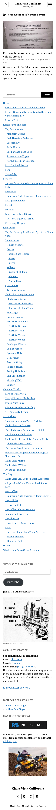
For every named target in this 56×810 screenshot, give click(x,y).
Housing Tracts (15, 244)
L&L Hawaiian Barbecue (20, 138)
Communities (12, 240)
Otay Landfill (14, 505)
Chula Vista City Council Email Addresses (27, 478)
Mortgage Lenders (15, 200)
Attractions (9, 416)
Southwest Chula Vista (21, 308)
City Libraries (12, 518)
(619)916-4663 (25, 666)
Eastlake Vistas (17, 335)
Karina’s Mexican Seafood (20, 160)
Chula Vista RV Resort (17, 465)
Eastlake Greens (17, 326)
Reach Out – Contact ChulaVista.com (25, 107)
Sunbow (11, 384)
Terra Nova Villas (16, 290)
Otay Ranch (13, 357)
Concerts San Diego (15, 705)
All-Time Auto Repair (16, 412)
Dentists (9, 209)
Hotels (6, 545)
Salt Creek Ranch (16, 375)
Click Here (16, 659)
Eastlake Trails (16, 330)
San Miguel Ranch (16, 344)
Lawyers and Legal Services (19, 214)
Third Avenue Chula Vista (18, 434)
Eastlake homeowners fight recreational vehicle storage (27, 54)
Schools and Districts (16, 514)
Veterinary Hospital (15, 223)
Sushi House (13, 147)
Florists (9, 205)
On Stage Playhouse (15, 469)
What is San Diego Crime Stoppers (21, 550)
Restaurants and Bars (14, 124)
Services (7, 178)
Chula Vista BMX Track (19, 443)
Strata (12, 258)
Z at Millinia (15, 281)
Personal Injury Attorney (20, 218)
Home (6, 103)
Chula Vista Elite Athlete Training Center (27, 439)
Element (13, 276)
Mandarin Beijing (16, 133)
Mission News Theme (19, 806)
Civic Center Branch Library (22, 523)
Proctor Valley (14, 362)
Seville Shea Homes (19, 253)
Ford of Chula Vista (15, 393)
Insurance (10, 191)
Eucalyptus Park (15, 536)
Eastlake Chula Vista (18, 321)
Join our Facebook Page (16, 687)
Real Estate (9, 227)
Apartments (11, 285)
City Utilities (11, 500)
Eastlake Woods (17, 339)
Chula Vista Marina (15, 460)
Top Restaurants (14, 129)
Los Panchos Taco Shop (19, 151)
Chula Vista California (28, 3)
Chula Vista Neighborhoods (19, 294)
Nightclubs (11, 174)
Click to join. (10, 741)
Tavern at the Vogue (18, 156)
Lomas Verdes (14, 348)
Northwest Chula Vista (21, 303)
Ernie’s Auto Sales (14, 402)
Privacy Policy (12, 120)
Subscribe (13, 582)
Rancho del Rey (15, 366)
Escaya (10, 249)
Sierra (12, 262)
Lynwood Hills (14, 353)
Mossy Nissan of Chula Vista (20, 398)
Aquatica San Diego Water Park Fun (24, 421)
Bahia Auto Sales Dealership (20, 407)
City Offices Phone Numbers (20, 509)
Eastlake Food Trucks (16, 165)
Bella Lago (12, 312)
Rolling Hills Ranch (17, 371)
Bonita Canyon (15, 317)
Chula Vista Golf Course (17, 425)
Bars (7, 169)
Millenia (11, 267)
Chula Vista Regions (17, 299)
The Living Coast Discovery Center (23, 448)
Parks (8, 527)
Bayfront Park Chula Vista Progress (26, 532)
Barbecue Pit (13, 142)
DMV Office (11, 491)
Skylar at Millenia (18, 272)
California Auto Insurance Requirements (28, 196)
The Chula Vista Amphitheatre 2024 (24, 430)
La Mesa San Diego (15, 709)
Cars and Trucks (12, 389)
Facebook (16, 663)
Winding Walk (14, 380)
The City (7, 474)
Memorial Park (15, 541)
